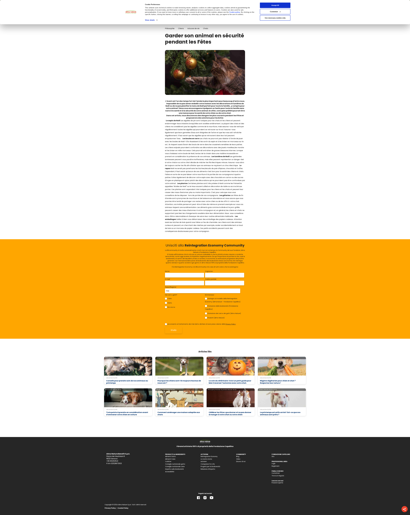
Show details (150, 20)
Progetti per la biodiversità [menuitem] (210, 467)
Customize (274, 12)
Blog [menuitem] (237, 456)
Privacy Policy (231, 324)
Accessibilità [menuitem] (169, 472)
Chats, (163, 389)
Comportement (170, 389)
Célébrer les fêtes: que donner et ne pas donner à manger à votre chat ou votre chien (230, 413)
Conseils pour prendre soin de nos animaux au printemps (127, 382)
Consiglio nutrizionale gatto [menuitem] (175, 464)
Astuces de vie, (121, 358)
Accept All (275, 5)
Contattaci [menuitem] (276, 473)
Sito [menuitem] (273, 456)
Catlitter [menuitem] (168, 462)
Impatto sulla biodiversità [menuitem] (174, 469)
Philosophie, (108, 358)
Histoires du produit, (221, 389)
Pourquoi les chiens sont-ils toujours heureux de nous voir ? (179, 382)
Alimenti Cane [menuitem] (170, 459)
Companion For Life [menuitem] (208, 464)
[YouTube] (211, 499)
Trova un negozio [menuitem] (278, 476)
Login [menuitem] (273, 464)
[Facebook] (198, 499)
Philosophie (169, 28)
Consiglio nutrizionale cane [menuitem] (175, 467)
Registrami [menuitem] (275, 466)
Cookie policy (234, 12)
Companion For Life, (162, 358)
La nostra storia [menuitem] (206, 459)
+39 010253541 (112, 461)
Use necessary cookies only (275, 18)
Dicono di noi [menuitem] (240, 462)
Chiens (181, 28)
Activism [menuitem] (204, 462)
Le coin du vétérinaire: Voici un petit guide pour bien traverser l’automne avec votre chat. (230, 382)
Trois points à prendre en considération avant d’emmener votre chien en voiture (127, 413)
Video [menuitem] (238, 459)
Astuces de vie (193, 28)
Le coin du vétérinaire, (221, 358)
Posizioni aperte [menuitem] (277, 483)
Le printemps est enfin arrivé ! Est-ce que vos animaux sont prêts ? (280, 413)
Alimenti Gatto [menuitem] (170, 456)
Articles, (158, 389)
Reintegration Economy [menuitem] (209, 456)
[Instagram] (205, 499)
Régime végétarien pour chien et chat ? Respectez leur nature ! (278, 382)
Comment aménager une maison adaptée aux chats (178, 413)
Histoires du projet (173, 358)
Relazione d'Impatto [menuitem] (208, 469)
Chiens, (115, 358)
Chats (205, 28)
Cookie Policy (123, 508)
